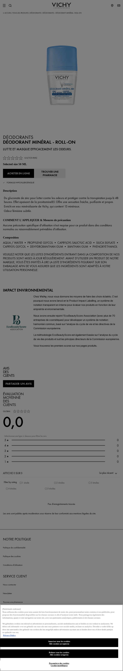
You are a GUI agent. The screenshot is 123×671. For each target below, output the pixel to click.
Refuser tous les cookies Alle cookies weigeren (59, 653)
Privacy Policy (9, 635)
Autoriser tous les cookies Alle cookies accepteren (59, 642)
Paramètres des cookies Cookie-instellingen (59, 664)
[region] (61, 638)
